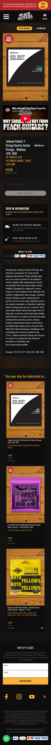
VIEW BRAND (24, 28)
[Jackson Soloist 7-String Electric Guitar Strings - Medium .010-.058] (25, 67)
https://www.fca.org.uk (28, 724)
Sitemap (41, 729)
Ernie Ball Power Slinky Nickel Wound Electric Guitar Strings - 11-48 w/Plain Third (24, 527)
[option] (26, 118)
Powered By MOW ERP (35, 732)
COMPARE (41, 28)
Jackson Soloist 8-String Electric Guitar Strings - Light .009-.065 (25, 444)
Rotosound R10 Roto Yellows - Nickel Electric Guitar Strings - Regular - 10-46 (24, 611)
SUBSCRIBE (25, 680)
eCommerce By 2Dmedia (16, 732)
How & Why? (43, 5)
